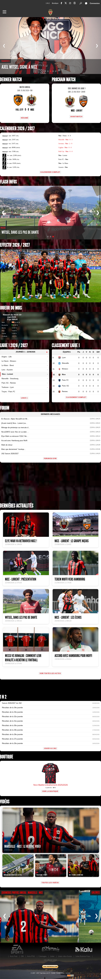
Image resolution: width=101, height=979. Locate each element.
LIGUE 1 (24, 398)
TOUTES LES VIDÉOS (50, 883)
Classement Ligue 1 (66, 345)
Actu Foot (13, 956)
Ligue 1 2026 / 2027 (14, 345)
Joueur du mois (11, 308)
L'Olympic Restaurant (50, 949)
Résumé (24, 118)
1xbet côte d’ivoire (65, 956)
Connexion (95, 3)
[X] (65, 3)
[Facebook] (61, 3)
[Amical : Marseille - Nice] (39, 916)
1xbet (52, 956)
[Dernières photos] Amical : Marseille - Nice (22, 893)
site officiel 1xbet (50, 960)
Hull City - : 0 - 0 (65, 151)
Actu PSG (31, 956)
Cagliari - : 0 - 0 (65, 147)
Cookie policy (60, 973)
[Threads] (74, 3)
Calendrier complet (50, 172)
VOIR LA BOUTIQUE (50, 791)
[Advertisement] (50, 483)
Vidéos (4, 802)
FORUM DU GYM (50, 458)
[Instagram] (70, 3)
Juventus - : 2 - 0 (65, 144)
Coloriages (43, 956)
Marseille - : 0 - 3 (65, 140)
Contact (68, 973)
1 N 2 (48, 3)
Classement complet (76, 397)
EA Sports (17, 949)
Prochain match (63, 80)
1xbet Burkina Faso (82, 956)
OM (22, 956)
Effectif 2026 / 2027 (15, 245)
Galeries (96, 892)
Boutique (55, 3)
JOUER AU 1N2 (50, 748)
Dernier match (11, 80)
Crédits (53, 973)
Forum (4, 408)
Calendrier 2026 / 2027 (17, 128)
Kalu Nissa (84, 949)
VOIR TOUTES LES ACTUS (50, 673)
